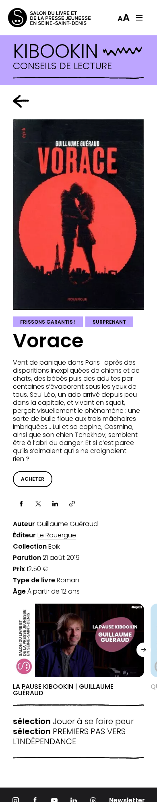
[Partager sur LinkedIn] (55, 503)
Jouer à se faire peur (73, 721)
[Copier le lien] (72, 503)
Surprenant (109, 321)
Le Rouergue (56, 535)
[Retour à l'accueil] (40, 17)
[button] (143, 650)
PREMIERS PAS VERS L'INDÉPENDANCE (69, 736)
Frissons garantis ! (48, 321)
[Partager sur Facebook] (21, 503)
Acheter (32, 478)
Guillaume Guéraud (67, 524)
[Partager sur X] (38, 503)
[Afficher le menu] (139, 17)
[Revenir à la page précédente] (21, 101)
